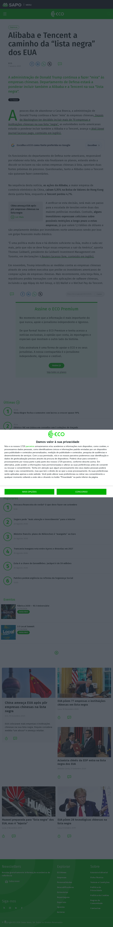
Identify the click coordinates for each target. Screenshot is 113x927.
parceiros (30, 446)
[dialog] (56, 463)
